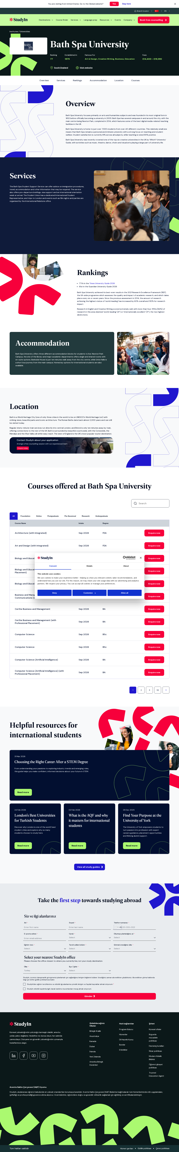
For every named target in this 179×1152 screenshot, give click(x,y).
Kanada (93, 1041)
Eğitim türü (29, 945)
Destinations (44, 20)
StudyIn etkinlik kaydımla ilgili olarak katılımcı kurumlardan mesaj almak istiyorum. (59, 989)
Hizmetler (123, 1034)
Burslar (122, 1044)
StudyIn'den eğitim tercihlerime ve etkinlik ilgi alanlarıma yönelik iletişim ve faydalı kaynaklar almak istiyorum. (70, 984)
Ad (26, 923)
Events (118, 20)
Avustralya (94, 1036)
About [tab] (126, 566)
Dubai (92, 1046)
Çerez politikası (162, 1148)
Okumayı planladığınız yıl (124, 934)
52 (158, 690)
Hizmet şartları (126, 1148)
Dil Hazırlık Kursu (126, 1039)
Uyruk (72, 934)
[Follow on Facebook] (24, 1056)
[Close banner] (141, 558)
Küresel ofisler (155, 1029)
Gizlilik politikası (144, 1148)
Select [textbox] (72, 937)
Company (128, 20)
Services (74, 20)
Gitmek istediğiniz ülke (123, 945)
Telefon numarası (121, 923)
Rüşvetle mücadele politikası (153, 1037)
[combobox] (118, 927)
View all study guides (88, 867)
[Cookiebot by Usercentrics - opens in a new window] (124, 558)
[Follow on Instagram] (44, 1056)
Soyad (72, 923)
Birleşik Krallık (95, 1031)
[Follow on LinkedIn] (14, 1056)
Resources (104, 20)
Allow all (124, 593)
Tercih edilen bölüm (77, 945)
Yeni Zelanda (95, 1056)
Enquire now (154, 533)
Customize (88, 593)
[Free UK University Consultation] (61, 453)
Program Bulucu (126, 1029)
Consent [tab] (53, 566)
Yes (114, 4)
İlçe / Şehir (74, 967)
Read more (23, 792)
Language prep (90, 20)
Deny (54, 593)
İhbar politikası (155, 1051)
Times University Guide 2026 (102, 283)
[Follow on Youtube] (34, 1056)
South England (61, 67)
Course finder (62, 20)
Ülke (26, 967)
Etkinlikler (123, 1050)
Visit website (86, 67)
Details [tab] (90, 566)
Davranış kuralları (156, 1046)
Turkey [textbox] (27, 970)
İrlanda (93, 1051)
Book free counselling (151, 20)
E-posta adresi (31, 934)
